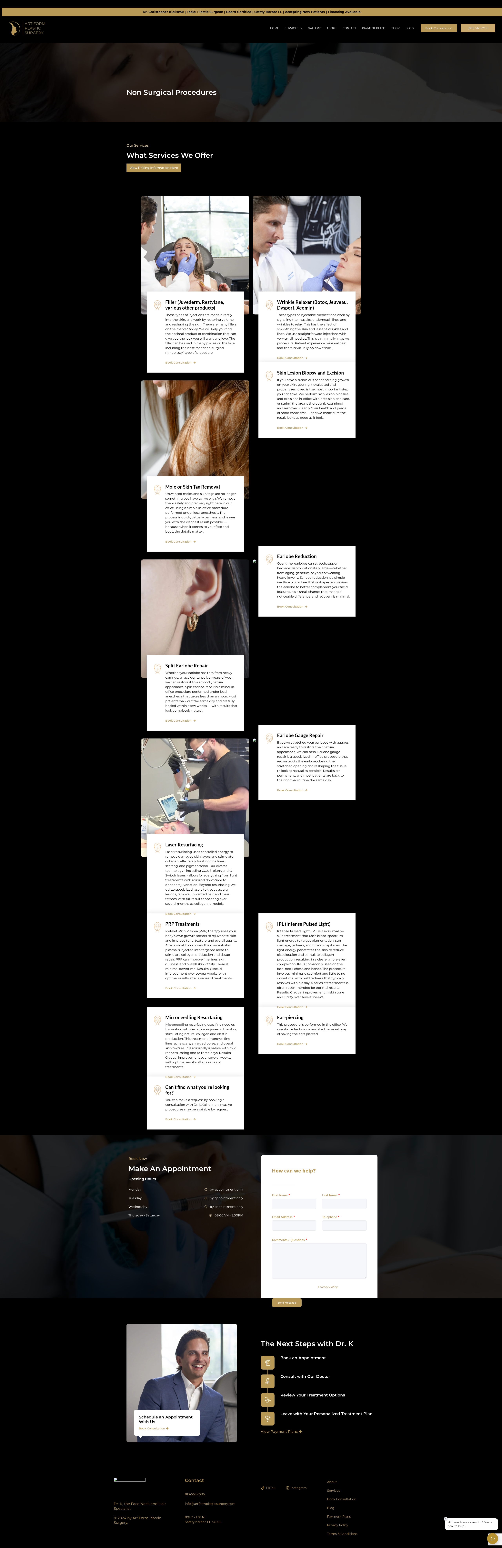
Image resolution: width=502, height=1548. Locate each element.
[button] (300, 28)
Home (274, 28)
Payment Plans (374, 28)
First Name (281, 1195)
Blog (410, 28)
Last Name (331, 1195)
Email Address (283, 1217)
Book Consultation (178, 362)
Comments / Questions (289, 1240)
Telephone (330, 1217)
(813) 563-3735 (478, 28)
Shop (395, 28)
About (331, 28)
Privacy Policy (328, 1287)
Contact (349, 28)
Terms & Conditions (342, 1534)
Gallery (314, 28)
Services (291, 28)
